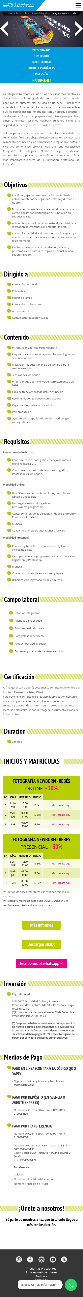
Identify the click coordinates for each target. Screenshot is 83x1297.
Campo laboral (41, 62)
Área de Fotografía (40, 13)
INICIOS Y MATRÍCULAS (41, 68)
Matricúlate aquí (61, 805)
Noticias (41, 1276)
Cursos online (22, 13)
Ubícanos (41, 1280)
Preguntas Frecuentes (41, 1268)
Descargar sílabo (41, 944)
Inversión (41, 74)
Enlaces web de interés (41, 1272)
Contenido (41, 56)
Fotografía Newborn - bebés (64, 13)
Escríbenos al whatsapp (40, 963)
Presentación (41, 50)
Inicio (10, 13)
